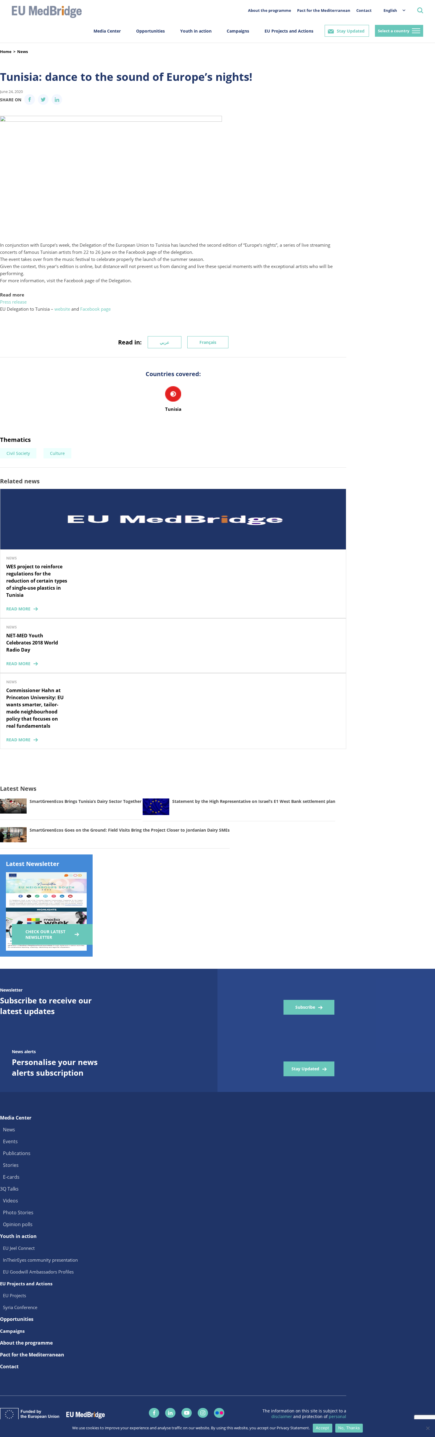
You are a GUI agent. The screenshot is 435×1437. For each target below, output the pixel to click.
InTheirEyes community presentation (40, 1260)
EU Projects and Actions (289, 31)
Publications (16, 1153)
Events (10, 1141)
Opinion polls (18, 1224)
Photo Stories (18, 1212)
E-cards (11, 1177)
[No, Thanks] (428, 1428)
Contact (364, 10)
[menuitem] (391, 10)
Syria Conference (20, 1307)
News (22, 51)
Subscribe (305, 1007)
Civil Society (18, 453)
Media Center (107, 31)
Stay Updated (351, 31)
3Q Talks (9, 1189)
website (62, 309)
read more (18, 609)
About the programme (269, 10)
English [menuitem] (390, 10)
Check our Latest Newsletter (45, 934)
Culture (57, 453)
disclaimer (282, 1416)
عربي (164, 342)
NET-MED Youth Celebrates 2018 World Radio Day (32, 642)
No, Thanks (349, 1427)
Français (207, 342)
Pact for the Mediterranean (323, 10)
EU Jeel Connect (19, 1248)
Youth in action (196, 31)
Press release (13, 302)
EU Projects (14, 1295)
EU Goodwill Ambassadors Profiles (38, 1272)
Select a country (393, 30)
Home (6, 51)
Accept (322, 1427)
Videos (10, 1200)
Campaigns (238, 31)
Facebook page (95, 309)
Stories (11, 1165)
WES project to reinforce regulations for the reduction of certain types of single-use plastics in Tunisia (36, 580)
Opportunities (150, 31)
